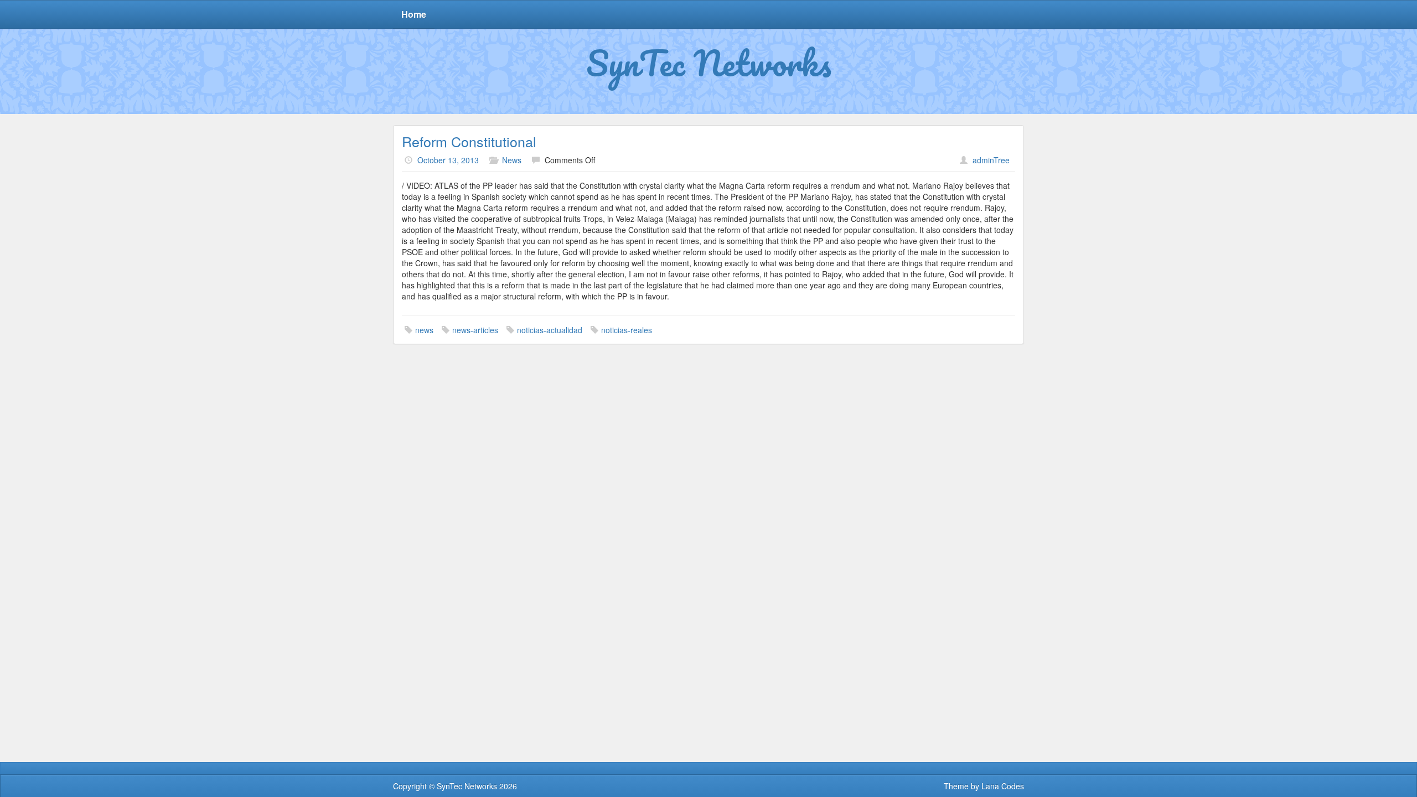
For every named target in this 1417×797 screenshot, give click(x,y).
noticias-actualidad (549, 329)
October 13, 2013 (448, 159)
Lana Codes (1002, 785)
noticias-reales (626, 329)
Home (413, 14)
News (511, 159)
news (424, 329)
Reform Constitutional (469, 141)
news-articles (475, 329)
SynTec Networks (708, 62)
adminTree (991, 159)
